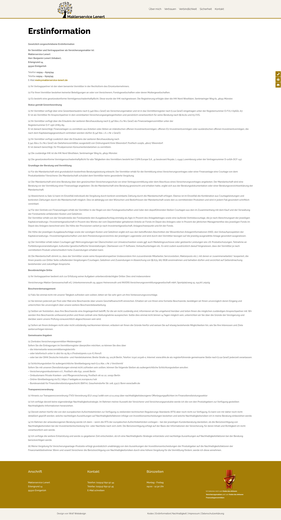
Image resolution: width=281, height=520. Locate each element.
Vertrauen (170, 9)
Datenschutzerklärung (212, 513)
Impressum (194, 513)
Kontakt (219, 9)
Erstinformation (163, 513)
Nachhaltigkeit (179, 513)
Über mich (155, 9)
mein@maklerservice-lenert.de (51, 80)
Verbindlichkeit (188, 9)
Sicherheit (206, 9)
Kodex (150, 513)
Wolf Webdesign (77, 513)
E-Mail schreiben (95, 490)
